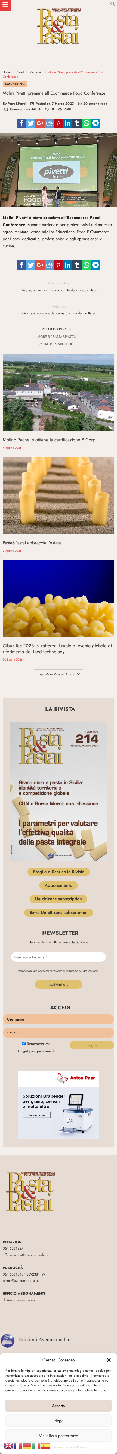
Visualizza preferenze (58, 1436)
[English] (8, 1445)
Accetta (58, 1406)
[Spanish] (45, 1445)
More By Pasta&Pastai (56, 336)
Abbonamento (58, 885)
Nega (59, 1421)
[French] (18, 1445)
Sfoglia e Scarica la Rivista (58, 872)
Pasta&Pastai (17, 103)
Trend (20, 72)
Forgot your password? (36, 1051)
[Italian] (36, 1445)
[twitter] (30, 123)
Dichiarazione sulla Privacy (68, 1447)
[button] (109, 1360)
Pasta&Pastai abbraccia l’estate (32, 543)
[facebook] (21, 123)
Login (92, 1045)
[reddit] (49, 123)
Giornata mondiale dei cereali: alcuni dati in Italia (58, 310)
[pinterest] (58, 123)
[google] (40, 123)
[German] (27, 1445)
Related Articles (56, 329)
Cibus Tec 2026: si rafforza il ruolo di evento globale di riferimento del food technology (57, 649)
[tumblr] (77, 123)
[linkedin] (67, 123)
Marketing (36, 72)
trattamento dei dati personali (82, 971)
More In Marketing (56, 344)
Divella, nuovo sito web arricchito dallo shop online (59, 287)
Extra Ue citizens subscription (59, 912)
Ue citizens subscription (58, 899)
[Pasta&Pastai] (58, 5)
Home (7, 72)
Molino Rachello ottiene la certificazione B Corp (49, 440)
